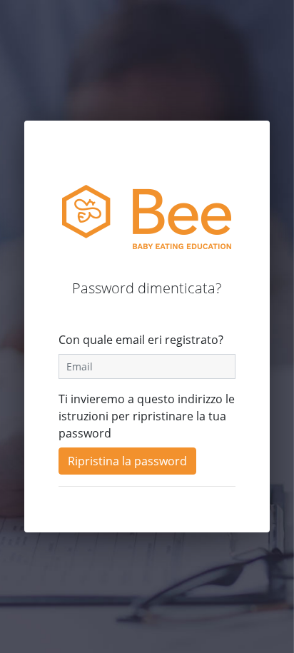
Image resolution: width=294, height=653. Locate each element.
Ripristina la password (127, 461)
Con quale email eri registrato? (141, 340)
